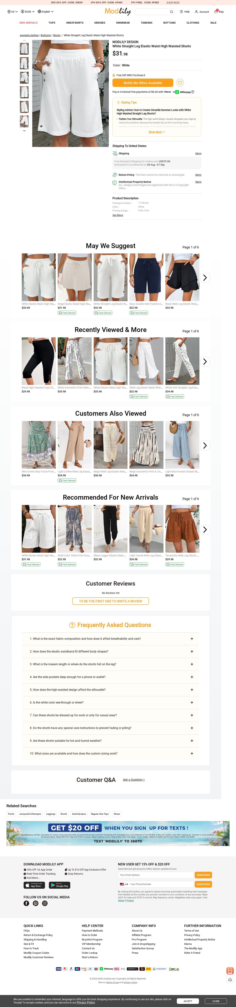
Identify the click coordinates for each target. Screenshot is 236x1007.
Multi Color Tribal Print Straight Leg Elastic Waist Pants (89, 555)
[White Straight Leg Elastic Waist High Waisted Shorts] (70, 93)
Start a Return (90, 957)
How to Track (31, 948)
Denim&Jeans (79, 814)
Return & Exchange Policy (38, 935)
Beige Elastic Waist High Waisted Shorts (80, 303)
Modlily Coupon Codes (36, 952)
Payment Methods (92, 930)
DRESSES (99, 22)
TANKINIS (146, 22)
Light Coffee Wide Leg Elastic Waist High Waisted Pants (89, 471)
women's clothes (29, 35)
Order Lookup (90, 952)
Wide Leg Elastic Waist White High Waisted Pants (157, 387)
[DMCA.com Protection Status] (174, 969)
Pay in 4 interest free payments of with (144, 91)
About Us (137, 930)
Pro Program (139, 939)
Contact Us (88, 948)
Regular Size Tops (100, 814)
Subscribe (203, 875)
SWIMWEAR (123, 22)
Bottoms (46, 35)
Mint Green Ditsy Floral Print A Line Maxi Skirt (47, 471)
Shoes (117, 814)
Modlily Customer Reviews (38, 957)
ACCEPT (188, 1001)
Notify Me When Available (143, 83)
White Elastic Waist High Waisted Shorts (44, 303)
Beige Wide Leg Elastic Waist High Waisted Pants (121, 471)
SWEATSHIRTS (74, 22)
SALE (213, 22)
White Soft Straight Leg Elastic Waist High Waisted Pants (197, 387)
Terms (121, 900)
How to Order (89, 935)
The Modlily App (193, 948)
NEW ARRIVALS (28, 22)
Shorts (56, 35)
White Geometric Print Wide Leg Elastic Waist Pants (87, 387)
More (198, 153)
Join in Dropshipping (143, 943)
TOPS (51, 22)
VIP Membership (91, 943)
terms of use (112, 982)
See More (117, 215)
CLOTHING (193, 22)
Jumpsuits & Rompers (30, 814)
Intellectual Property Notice (199, 939)
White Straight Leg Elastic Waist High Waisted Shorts (124, 303)
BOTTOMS (169, 22)
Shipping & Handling (35, 939)
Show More (155, 131)
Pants (11, 814)
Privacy (130, 900)
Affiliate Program (141, 935)
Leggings (50, 814)
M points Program (92, 939)
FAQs (27, 930)
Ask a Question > (134, 779)
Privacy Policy (192, 935)
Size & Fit (29, 943)
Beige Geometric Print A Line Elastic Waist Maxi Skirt (159, 471)
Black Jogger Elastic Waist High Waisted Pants (120, 555)
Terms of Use (191, 930)
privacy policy (130, 982)
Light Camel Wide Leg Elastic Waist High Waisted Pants (160, 555)
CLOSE (216, 1001)
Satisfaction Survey (143, 948)
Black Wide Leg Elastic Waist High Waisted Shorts (193, 303)
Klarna (188, 943)
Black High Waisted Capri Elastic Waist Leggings (49, 387)
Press (135, 952)
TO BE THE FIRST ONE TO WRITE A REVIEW (110, 601)
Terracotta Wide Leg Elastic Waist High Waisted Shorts (196, 555)
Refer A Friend (192, 952)
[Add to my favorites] (180, 82)
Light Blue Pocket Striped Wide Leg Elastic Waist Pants (196, 471)
